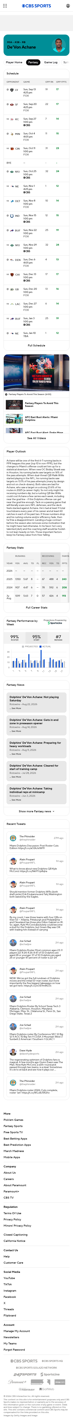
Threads (9, 1309)
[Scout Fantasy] (27, 1389)
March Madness (14, 1151)
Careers (9, 1179)
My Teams (10, 1343)
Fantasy (33, 62)
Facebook (10, 1297)
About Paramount (15, 1185)
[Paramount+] (17, 1381)
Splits (67, 62)
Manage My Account (17, 1331)
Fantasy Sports (13, 1126)
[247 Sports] (24, 1374)
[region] (36, 372)
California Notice (14, 1241)
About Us (10, 1172)
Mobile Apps (12, 1157)
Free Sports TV (13, 1132)
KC (17, 119)
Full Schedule (36, 345)
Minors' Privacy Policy (17, 1225)
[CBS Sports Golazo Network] (36, 1367)
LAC (17, 304)
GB (17, 289)
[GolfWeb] (46, 1389)
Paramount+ (11, 1191)
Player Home (14, 62)
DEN (18, 260)
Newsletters (11, 1337)
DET (17, 201)
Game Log (50, 62)
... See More (15, 708)
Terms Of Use (12, 1213)
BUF (17, 230)
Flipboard (10, 1315)
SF (16, 104)
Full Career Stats (36, 607)
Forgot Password (14, 1350)
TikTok (8, 1284)
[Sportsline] (50, 1374)
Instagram (10, 1291)
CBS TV (9, 1197)
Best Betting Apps (15, 1138)
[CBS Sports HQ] (52, 1360)
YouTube (9, 1278)
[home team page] (12, 90)
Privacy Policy (12, 1219)
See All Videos (36, 438)
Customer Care (13, 1263)
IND (17, 216)
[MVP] (60, 1381)
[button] (5, 6)
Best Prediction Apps (17, 1145)
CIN (17, 148)
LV (16, 90)
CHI (17, 274)
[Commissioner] (40, 1381)
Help (7, 1256)
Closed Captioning (15, 1235)
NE (17, 186)
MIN (17, 134)
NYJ (17, 171)
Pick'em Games (13, 1120)
